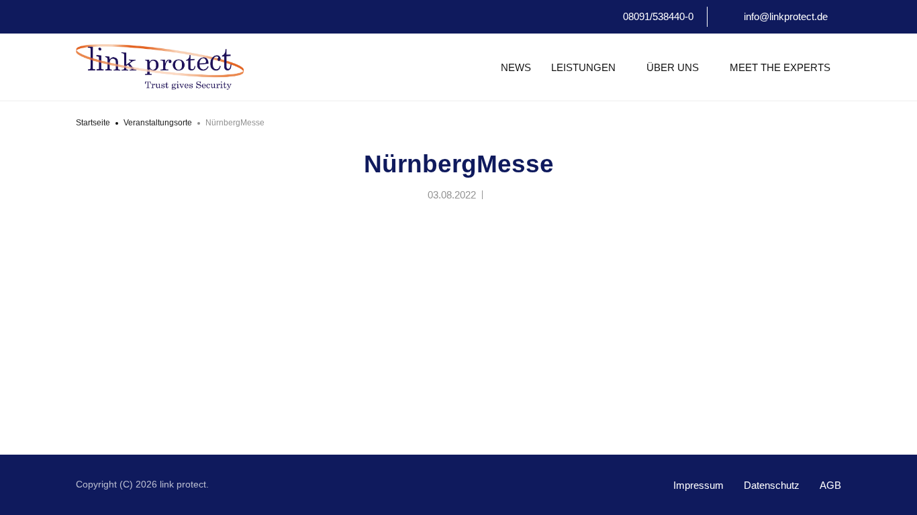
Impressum (698, 485)
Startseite (93, 122)
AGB (830, 485)
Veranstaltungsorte (158, 122)
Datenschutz (772, 485)
